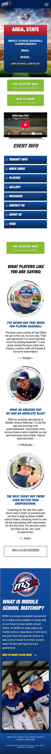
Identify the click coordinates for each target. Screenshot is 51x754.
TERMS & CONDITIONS (25, 739)
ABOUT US (11, 737)
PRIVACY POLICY (37, 737)
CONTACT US (22, 737)
